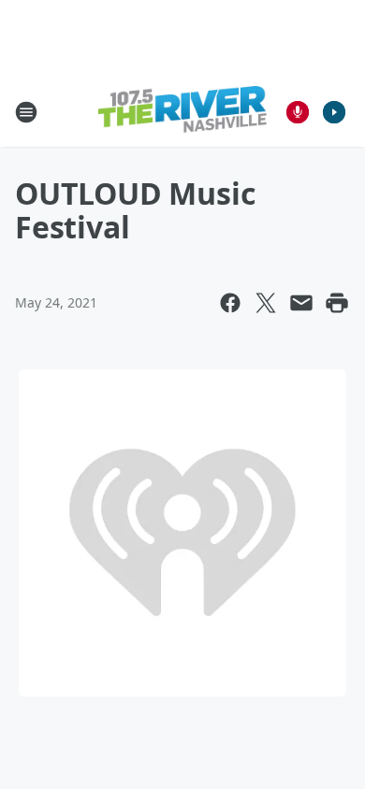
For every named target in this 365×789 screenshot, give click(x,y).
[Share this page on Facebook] (230, 303)
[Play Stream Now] (334, 112)
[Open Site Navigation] (26, 112)
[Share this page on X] (266, 303)
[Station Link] (182, 111)
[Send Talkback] (297, 112)
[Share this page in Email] (301, 303)
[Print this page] (337, 303)
